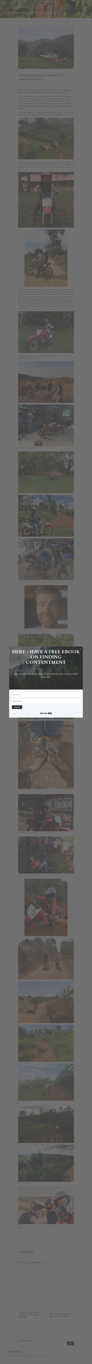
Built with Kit (46, 713)
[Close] (80, 649)
